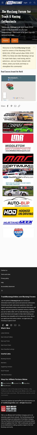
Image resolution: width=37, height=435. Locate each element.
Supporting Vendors (6, 366)
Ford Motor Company (21, 415)
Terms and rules (5, 274)
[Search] (34, 3)
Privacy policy (5, 278)
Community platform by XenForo (18, 400)
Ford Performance (17, 421)
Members (3, 362)
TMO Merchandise (6, 375)
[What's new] (30, 3)
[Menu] (2, 2)
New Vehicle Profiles (7, 337)
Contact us (4, 270)
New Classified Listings (7, 349)
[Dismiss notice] (34, 48)
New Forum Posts (6, 345)
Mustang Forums (29, 297)
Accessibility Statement (8, 286)
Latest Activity (5, 333)
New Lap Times (5, 341)
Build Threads (5, 371)
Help (2, 282)
